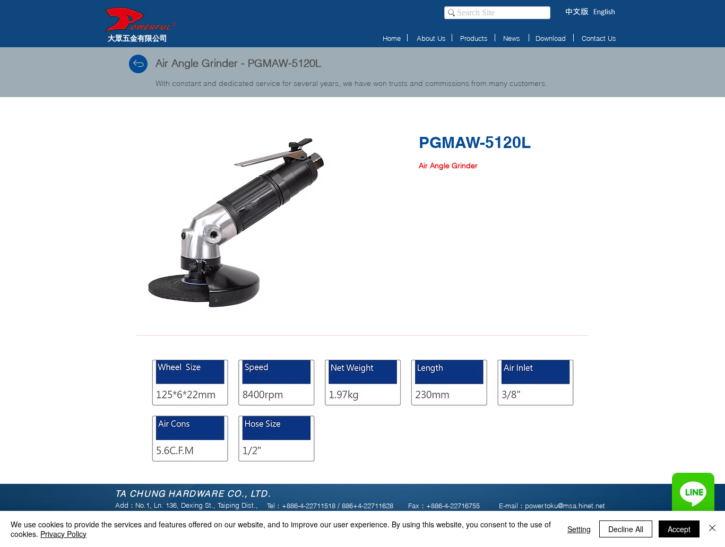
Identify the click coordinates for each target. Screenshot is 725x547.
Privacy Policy (63, 533)
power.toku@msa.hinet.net (565, 505)
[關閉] (712, 529)
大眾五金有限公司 (137, 38)
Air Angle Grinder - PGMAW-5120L (238, 63)
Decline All (625, 529)
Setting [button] (579, 529)
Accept (679, 529)
